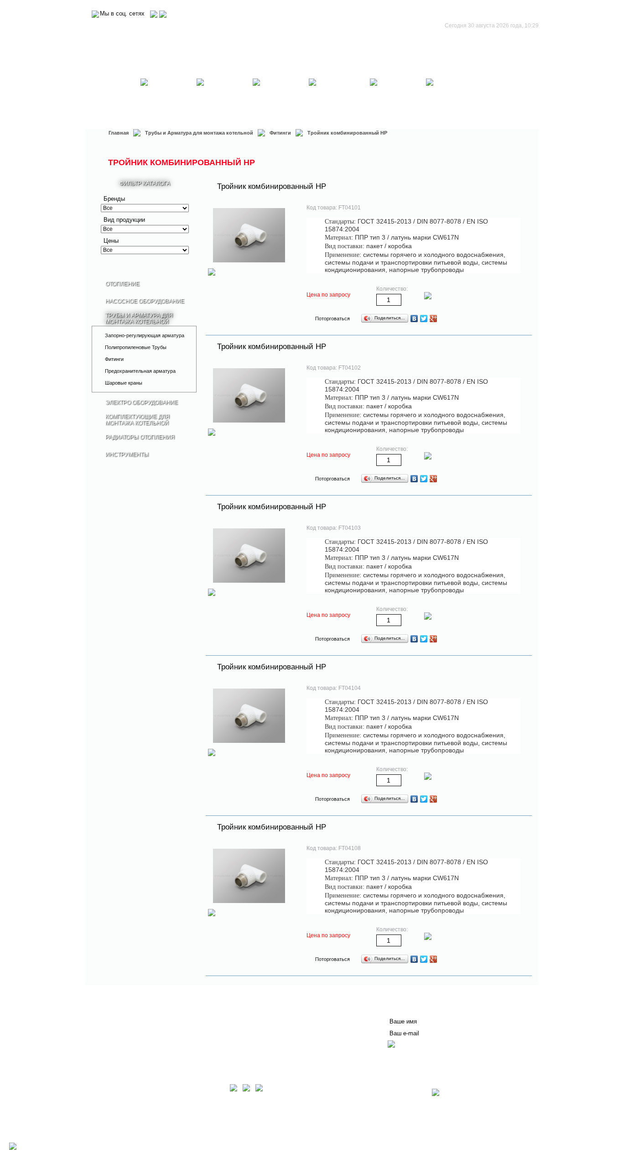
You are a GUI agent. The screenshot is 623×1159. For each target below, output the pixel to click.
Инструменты (454, 98)
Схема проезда (122, 1142)
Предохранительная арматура (140, 371)
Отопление (112, 98)
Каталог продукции (129, 1039)
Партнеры (116, 1031)
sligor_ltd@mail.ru (183, 1136)
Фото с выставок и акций (138, 1046)
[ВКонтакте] (414, 318)
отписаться (405, 1056)
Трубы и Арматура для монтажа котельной (224, 98)
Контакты (223, 1017)
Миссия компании (128, 1017)
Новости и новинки (129, 1024)
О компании (119, 1009)
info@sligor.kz (140, 1136)
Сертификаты (229, 1024)
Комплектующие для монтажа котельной (339, 98)
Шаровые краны (123, 383)
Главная (119, 133)
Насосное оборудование (169, 98)
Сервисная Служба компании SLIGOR (266, 1009)
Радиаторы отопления (398, 98)
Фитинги (280, 133)
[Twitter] (424, 318)
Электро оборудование (281, 98)
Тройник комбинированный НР (271, 186)
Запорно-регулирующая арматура (144, 335)
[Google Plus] (433, 318)
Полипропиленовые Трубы (135, 347)
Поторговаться (332, 318)
